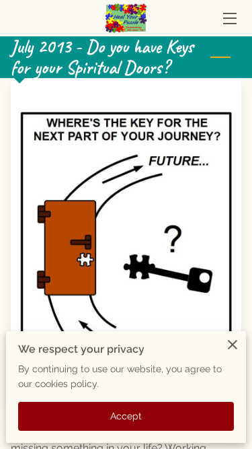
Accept (126, 416)
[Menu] (229, 18)
